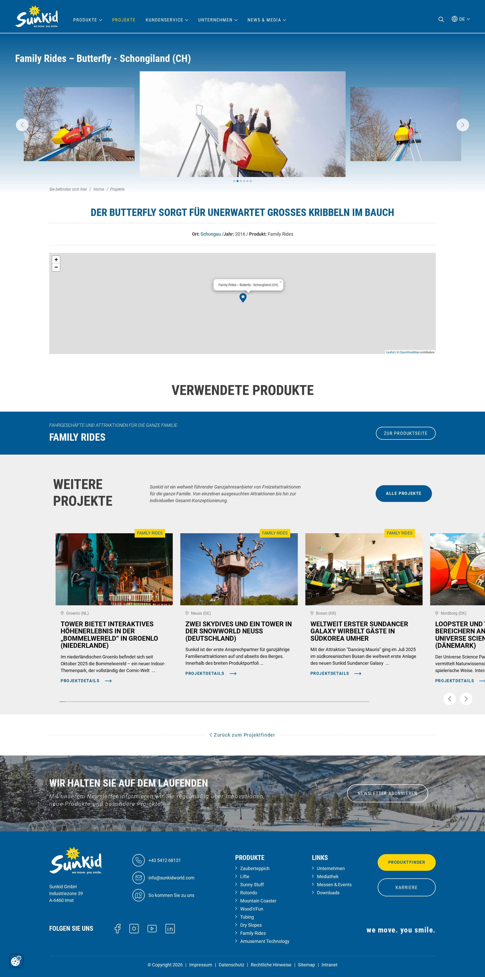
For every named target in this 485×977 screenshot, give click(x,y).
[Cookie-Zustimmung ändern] (16, 961)
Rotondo (248, 892)
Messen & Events (334, 884)
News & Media (264, 20)
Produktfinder (406, 862)
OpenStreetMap (409, 352)
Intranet (329, 964)
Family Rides (253, 933)
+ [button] (56, 259)
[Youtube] (152, 928)
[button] (22, 125)
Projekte (124, 20)
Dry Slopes (251, 925)
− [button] (56, 267)
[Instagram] (134, 928)
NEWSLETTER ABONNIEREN (388, 793)
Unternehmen (331, 868)
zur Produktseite (406, 433)
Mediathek (327, 876)
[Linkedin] (170, 928)
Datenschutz (231, 964)
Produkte (85, 20)
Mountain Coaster (258, 900)
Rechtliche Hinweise (271, 964)
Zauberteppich (255, 868)
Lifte (244, 876)
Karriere (407, 887)
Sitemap (306, 964)
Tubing (247, 917)
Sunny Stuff (252, 884)
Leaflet (390, 352)
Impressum (200, 964)
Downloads (328, 892)
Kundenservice (164, 20)
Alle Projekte (404, 493)
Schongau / (212, 234)
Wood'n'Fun (251, 909)
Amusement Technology (264, 941)
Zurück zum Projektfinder (243, 735)
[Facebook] (117, 928)
